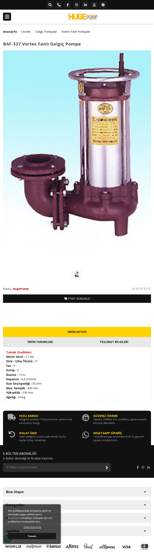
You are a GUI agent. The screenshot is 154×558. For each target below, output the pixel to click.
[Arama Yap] (50, 5)
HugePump (21, 289)
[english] (102, 5)
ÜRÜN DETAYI (77, 332)
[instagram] (76, 5)
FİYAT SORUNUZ (78, 298)
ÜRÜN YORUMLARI (40, 342)
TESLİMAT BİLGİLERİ (114, 342)
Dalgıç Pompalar (46, 31)
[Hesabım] (94, 5)
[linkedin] (85, 5)
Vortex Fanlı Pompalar (76, 31)
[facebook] (67, 5)
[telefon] (58, 5)
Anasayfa (10, 31)
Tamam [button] (32, 536)
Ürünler (26, 31)
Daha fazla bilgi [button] (32, 527)
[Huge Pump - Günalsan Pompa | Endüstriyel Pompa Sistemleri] (83, 17)
